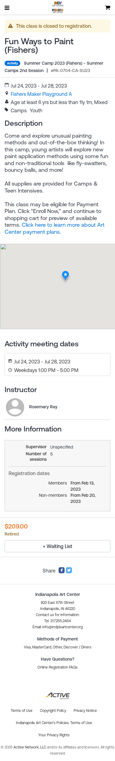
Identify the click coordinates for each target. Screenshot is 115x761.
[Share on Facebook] (61, 572)
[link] (41, 94)
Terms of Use (81, 723)
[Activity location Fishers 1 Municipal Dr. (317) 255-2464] (65, 272)
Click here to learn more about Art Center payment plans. (55, 228)
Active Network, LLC (30, 747)
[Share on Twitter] (69, 572)
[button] (58, 627)
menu (7, 7)
